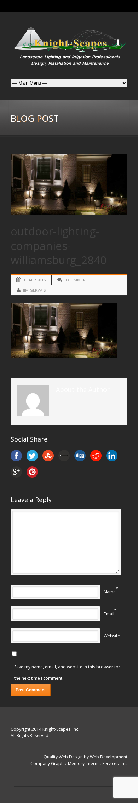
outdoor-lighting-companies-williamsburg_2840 (59, 245)
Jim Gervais (34, 290)
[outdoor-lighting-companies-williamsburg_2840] (69, 184)
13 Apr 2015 (34, 280)
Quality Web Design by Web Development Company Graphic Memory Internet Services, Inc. (78, 760)
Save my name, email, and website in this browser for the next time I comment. (67, 672)
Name (110, 592)
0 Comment (76, 280)
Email (109, 614)
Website (112, 636)
